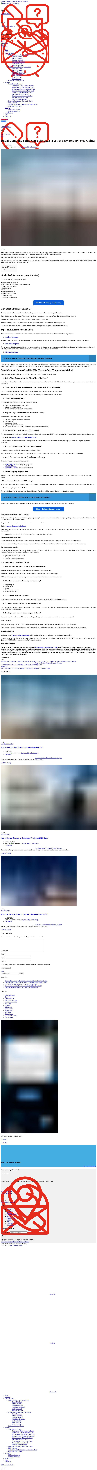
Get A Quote (4, 119)
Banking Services (10, 995)
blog (7, 134)
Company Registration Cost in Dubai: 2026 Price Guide (21, 987)
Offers (9, 1220)
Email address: (5, 1232)
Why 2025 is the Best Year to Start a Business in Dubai (22, 747)
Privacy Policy (11, 1218)
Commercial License (11, 464)
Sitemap (9, 1216)
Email (3, 957)
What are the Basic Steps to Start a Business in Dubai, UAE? (24, 914)
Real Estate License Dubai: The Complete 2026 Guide (21, 984)
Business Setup (8, 744)
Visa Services (9, 1017)
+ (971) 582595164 (6, 1191)
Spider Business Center (16, 1245)
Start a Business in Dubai (68, 661)
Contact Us (10, 1225)
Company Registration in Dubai (15, 526)
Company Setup (12, 1214)
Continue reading (6, 763)
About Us (10, 1211)
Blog (8, 1221)
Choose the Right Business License (48, 509)
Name (3, 954)
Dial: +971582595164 (89, 1166)
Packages (3, 121)
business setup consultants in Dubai (46, 647)
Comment (4, 951)
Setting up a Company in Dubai (50, 661)
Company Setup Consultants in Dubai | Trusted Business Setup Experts (26, 982)
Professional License (11, 467)
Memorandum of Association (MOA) (24, 437)
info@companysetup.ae (8, 26)
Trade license (8, 1010)
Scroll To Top (10, 1465)
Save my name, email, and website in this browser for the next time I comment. (26, 964)
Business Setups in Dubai (8, 661)
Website (3, 961)
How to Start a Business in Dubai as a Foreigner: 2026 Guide (24, 838)
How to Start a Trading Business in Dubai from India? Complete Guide (26, 981)
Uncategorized (9, 1014)
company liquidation (11, 1000)
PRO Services (9, 1009)
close (2, 971)
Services (9, 1213)
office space (8, 1007)
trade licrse (8, 1012)
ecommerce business (11, 1002)
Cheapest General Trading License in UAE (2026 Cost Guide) (23, 986)
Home (2, 134)
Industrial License (10, 466)
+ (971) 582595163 (6, 1193)
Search (21, 973)
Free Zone (8, 1003)
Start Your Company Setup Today (48, 303)
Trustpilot (3, 1139)
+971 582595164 (6, 14)
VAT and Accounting (11, 1015)
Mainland (7, 1005)
